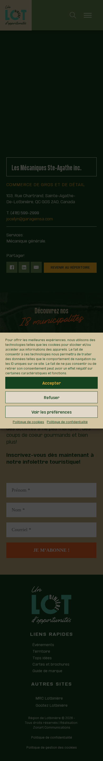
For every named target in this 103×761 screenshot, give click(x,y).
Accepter (51, 382)
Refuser (51, 397)
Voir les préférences (51, 411)
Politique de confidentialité (67, 421)
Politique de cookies (28, 421)
